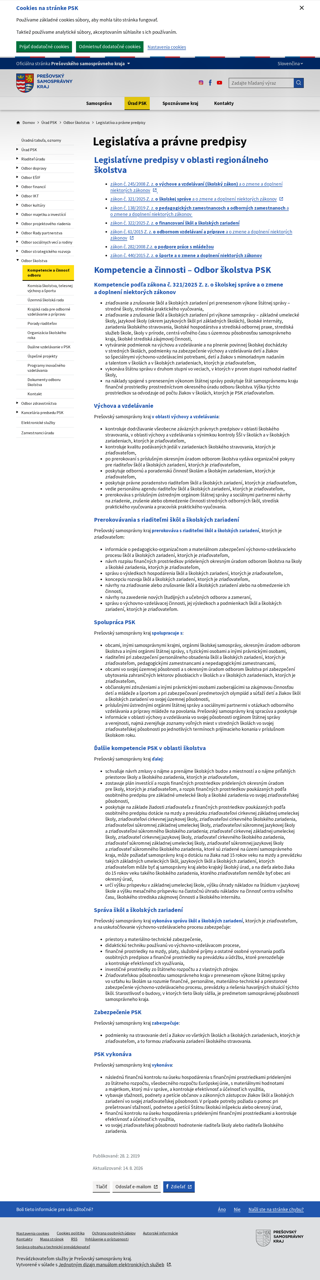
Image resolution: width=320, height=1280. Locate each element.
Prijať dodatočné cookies (44, 46)
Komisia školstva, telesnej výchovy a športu (50, 288)
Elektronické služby (38, 422)
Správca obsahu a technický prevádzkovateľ (53, 1246)
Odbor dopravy (33, 168)
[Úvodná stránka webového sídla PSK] (44, 83)
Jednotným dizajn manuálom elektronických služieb (111, 1265)
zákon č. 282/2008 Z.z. (162, 247)
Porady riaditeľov (42, 323)
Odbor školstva (77, 122)
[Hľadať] (299, 83)
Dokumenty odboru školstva (44, 382)
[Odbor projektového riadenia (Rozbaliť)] (17, 223)
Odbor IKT (30, 195)
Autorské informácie (160, 1233)
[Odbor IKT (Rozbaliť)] (17, 195)
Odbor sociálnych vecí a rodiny (46, 242)
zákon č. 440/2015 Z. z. (186, 255)
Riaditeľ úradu (33, 158)
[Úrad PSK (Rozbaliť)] (17, 149)
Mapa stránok (52, 1239)
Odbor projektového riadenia (45, 223)
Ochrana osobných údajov (114, 1233)
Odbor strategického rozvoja (45, 251)
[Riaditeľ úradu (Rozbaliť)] (17, 158)
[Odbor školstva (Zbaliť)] (18, 260)
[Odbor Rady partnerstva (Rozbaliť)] (17, 232)
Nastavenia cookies (167, 47)
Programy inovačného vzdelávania (46, 368)
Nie (237, 1209)
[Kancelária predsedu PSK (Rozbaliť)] (17, 412)
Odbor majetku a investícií (43, 214)
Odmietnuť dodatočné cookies (109, 46)
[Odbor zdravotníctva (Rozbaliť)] (17, 403)
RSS (74, 1239)
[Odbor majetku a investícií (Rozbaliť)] (17, 214)
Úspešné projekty (42, 356)
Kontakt (35, 393)
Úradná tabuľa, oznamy (41, 140)
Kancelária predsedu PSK (42, 412)
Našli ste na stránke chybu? (276, 1209)
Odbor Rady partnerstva (41, 232)
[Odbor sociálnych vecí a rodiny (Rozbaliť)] (17, 242)
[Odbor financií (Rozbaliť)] (17, 186)
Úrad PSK (49, 122)
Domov (28, 122)
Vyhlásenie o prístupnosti (106, 1239)
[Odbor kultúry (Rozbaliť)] (17, 205)
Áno (222, 1209)
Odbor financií (33, 186)
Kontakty (24, 1239)
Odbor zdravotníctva (38, 403)
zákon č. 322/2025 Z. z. (175, 223)
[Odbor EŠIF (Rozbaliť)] (17, 177)
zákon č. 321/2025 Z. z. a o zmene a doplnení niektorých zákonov (193, 199)
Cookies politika (70, 1233)
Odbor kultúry (33, 205)
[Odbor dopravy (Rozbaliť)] (17, 168)
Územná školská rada (46, 299)
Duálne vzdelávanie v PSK (49, 346)
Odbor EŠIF (30, 177)
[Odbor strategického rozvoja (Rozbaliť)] (17, 251)
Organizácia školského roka (47, 335)
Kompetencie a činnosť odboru (48, 273)
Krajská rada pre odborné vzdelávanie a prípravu (49, 312)
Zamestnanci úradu (37, 432)
